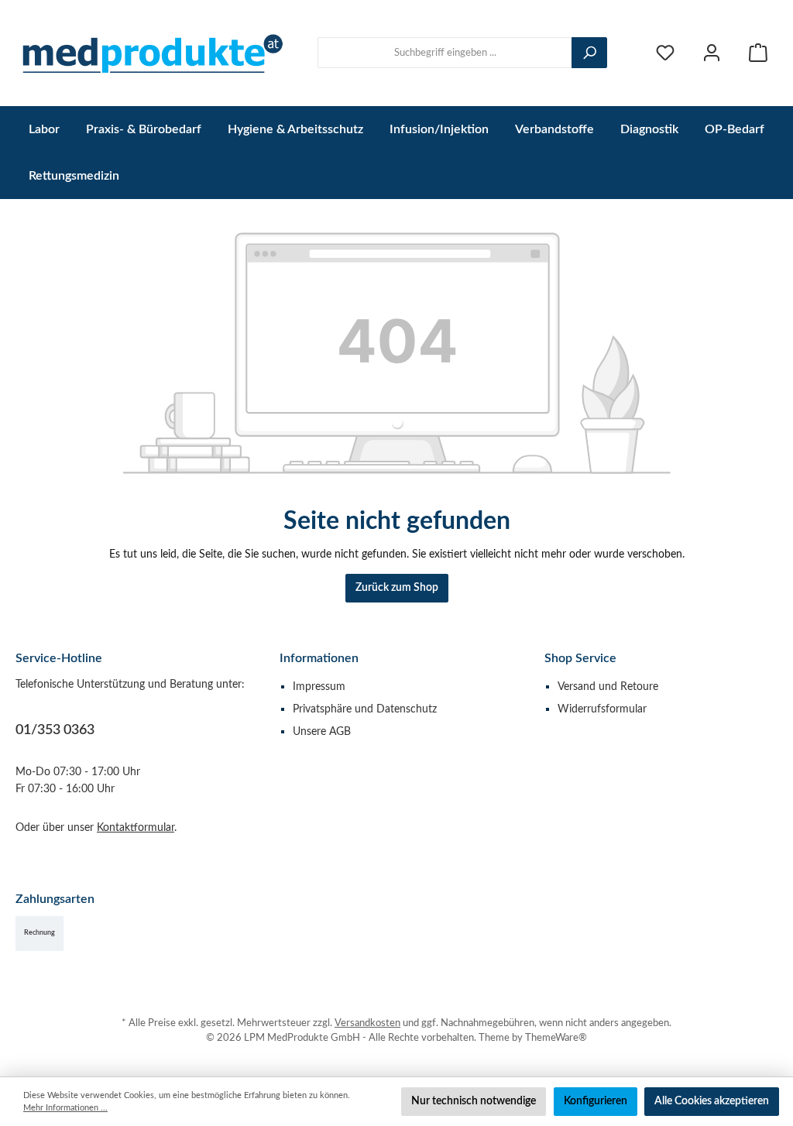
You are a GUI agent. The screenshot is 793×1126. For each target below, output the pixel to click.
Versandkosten (367, 1023)
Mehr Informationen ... (65, 1108)
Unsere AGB (322, 731)
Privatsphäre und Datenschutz (365, 709)
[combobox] (445, 52)
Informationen (319, 658)
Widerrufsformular (602, 709)
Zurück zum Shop (396, 587)
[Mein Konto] (711, 53)
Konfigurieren (595, 1101)
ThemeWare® (556, 1037)
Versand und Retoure (608, 686)
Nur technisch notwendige (473, 1101)
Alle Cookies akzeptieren (711, 1101)
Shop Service (580, 658)
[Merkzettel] (665, 53)
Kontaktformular (135, 827)
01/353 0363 (54, 730)
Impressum (319, 686)
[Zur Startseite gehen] (151, 53)
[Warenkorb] (758, 53)
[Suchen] (589, 52)
